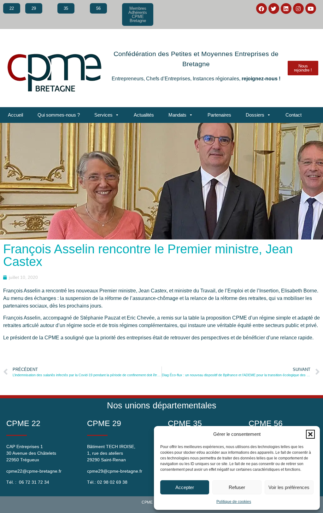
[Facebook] (261, 8)
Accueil (15, 115)
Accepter (184, 487)
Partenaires (219, 115)
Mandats (177, 115)
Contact (293, 115)
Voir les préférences (288, 487)
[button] (310, 434)
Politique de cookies (233, 501)
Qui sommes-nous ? (59, 115)
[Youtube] (310, 8)
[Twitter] (273, 8)
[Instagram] (298, 8)
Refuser (237, 487)
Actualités (144, 115)
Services (103, 115)
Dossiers (255, 115)
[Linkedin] (286, 8)
